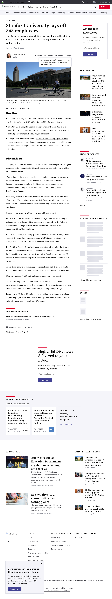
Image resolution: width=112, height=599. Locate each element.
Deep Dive (22, 7)
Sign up (106, 7)
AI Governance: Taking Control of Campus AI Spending (96, 163)
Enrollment (92, 12)
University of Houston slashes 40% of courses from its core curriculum (98, 82)
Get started (66, 424)
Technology (103, 12)
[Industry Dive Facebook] (12, 541)
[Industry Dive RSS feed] (21, 541)
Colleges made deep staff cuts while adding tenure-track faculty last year (95, 477)
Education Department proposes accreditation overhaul (99, 117)
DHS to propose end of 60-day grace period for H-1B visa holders (98, 135)
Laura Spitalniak (19, 54)
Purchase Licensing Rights (37, 553)
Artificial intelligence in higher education (96, 178)
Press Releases (55, 7)
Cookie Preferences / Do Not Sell (57, 591)
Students (71, 12)
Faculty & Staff (81, 12)
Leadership (61, 12)
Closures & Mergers (19, 12)
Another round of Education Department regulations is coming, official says (46, 463)
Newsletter (31, 549)
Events (45, 7)
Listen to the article (19, 108)
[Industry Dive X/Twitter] (17, 541)
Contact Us (31, 545)
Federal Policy (33, 12)
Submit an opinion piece (60, 545)
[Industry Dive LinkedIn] (8, 541)
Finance (7, 12)
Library (38, 7)
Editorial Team (32, 541)
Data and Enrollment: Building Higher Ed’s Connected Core (96, 192)
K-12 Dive (29, 2)
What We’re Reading (35, 560)
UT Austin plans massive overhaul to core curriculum (94, 509)
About (29, 538)
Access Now (14, 589)
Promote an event (94, 319)
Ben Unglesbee (13, 319)
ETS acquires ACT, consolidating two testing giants (43, 498)
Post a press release (94, 280)
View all (83, 205)
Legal (53, 12)
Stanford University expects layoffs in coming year (30, 316)
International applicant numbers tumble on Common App (99, 100)
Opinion (31, 7)
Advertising (55, 538)
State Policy (45, 12)
